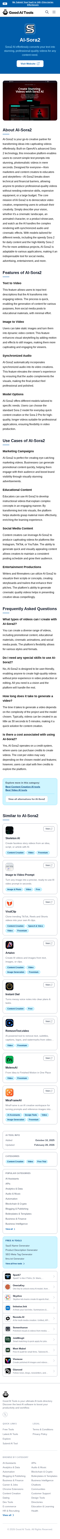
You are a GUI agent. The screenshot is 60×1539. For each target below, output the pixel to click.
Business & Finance (16, 1218)
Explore (7, 1438)
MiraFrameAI (14, 1100)
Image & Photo (14, 889)
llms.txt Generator (15, 1258)
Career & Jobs (10, 1484)
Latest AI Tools (10, 1434)
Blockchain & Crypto (16, 1203)
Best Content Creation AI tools (23, 786)
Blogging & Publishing (17, 1208)
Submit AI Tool (10, 1443)
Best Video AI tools (16, 790)
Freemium (43, 853)
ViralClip (11, 911)
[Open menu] (54, 12)
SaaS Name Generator (18, 1245)
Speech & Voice (35, 926)
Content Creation (15, 853)
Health (34, 1510)
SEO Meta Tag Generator (19, 1254)
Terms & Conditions (43, 1429)
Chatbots (36, 1484)
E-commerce (9, 1506)
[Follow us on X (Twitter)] (5, 1414)
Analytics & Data (14, 1188)
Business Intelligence (17, 1223)
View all (9, 1229)
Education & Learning (42, 1506)
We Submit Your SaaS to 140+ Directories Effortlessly (33, 3)
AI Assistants (13, 1115)
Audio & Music (13, 1193)
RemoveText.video (17, 1030)
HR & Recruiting (11, 1510)
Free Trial (41, 1161)
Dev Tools (8, 1502)
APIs (8, 1183)
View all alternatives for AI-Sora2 (26, 799)
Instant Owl (13, 994)
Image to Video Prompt (20, 874)
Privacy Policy (40, 1434)
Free (38, 889)
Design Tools (31, 1115)
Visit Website (28, 63)
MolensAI (11, 1067)
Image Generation (15, 972)
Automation (12, 1198)
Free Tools (8, 1429)
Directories (37, 1502)
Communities (38, 1489)
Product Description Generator (22, 1250)
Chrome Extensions (13, 1489)
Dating (6, 1497)
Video (31, 853)
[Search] (47, 12)
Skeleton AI (13, 838)
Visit (48, 829)
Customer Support (41, 1493)
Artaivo (10, 952)
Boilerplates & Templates (19, 1213)
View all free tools (14, 1264)
